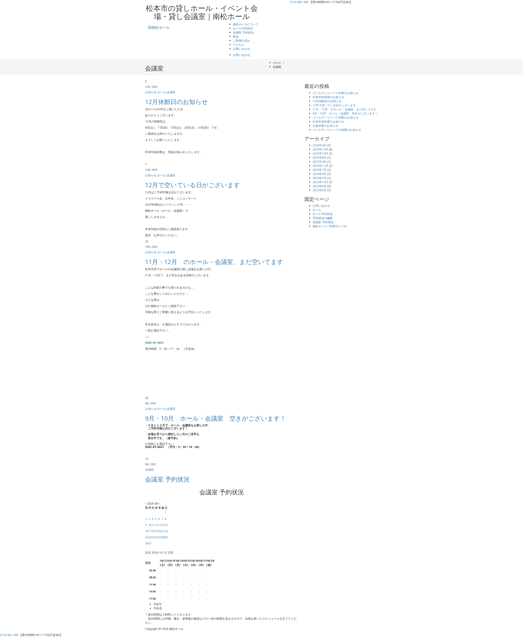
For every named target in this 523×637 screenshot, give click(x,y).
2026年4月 (319, 145)
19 (156, 531)
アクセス (238, 45)
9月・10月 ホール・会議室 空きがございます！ (215, 418)
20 (159, 531)
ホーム (317, 210)
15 (166, 525)
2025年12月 (320, 149)
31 (150, 543)
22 (166, 531)
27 (159, 537)
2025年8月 (319, 157)
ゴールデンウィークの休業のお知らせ (337, 130)
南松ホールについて (246, 24)
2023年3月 (319, 178)
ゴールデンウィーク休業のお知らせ (335, 93)
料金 (236, 36)
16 (146, 531)
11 (153, 525)
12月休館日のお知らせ (176, 101)
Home (277, 63)
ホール (161, 92)
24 (150, 537)
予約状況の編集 (323, 218)
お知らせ (150, 92)
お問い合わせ (241, 49)
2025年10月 (320, 153)
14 (163, 525)
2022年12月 (320, 182)
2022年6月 (319, 190)
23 (146, 537)
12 (156, 525)
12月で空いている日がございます (192, 185)
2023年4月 (319, 174)
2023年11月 (320, 166)
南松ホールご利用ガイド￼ (330, 226)
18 (153, 531)
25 (153, 537)
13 (159, 525)
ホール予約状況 (243, 28)
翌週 (170, 552)
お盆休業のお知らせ (325, 126)
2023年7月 (319, 170)
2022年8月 (319, 186)
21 (163, 531)
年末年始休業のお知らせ (328, 97)
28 (163, 537)
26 (156, 537)
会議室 (171, 92)
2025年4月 (319, 161)
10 (150, 525)
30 (146, 543)
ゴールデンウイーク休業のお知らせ (335, 117)
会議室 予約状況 (243, 32)
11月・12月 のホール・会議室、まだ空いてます (214, 261)
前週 (148, 552)
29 (166, 537)
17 (150, 531)
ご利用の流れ (241, 41)
